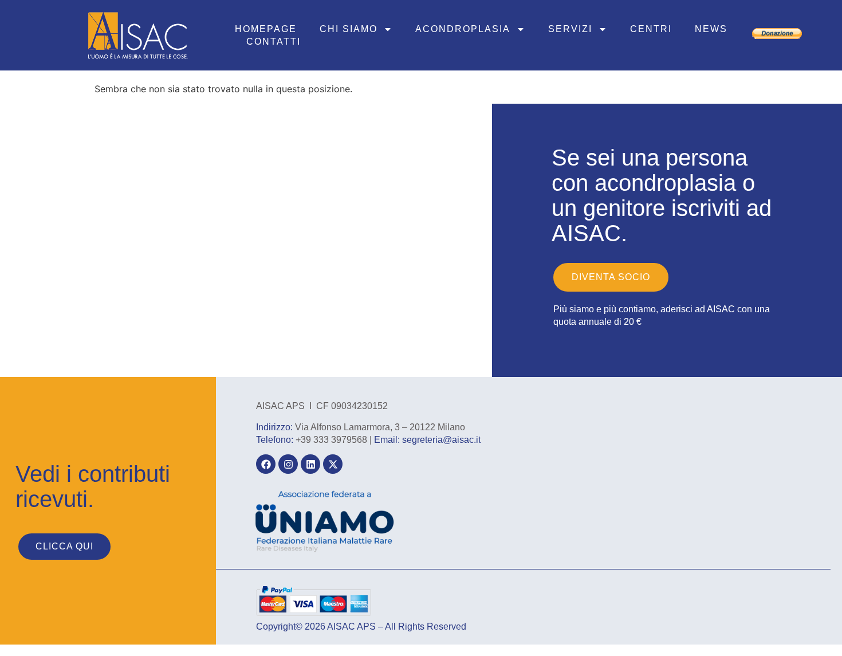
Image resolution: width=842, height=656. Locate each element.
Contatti (273, 41)
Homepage (266, 29)
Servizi (570, 29)
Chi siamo (348, 29)
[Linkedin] (310, 464)
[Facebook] (266, 464)
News (711, 29)
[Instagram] (288, 464)
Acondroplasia (462, 29)
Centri (651, 29)
